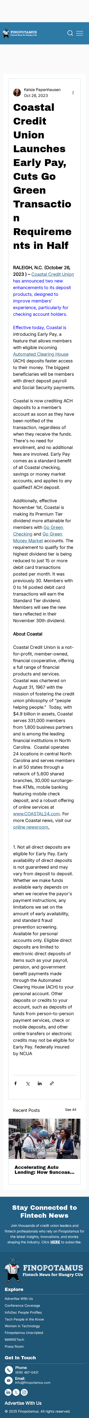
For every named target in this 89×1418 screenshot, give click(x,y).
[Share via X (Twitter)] (27, 1083)
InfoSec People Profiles (23, 1312)
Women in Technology (22, 1326)
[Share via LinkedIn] (39, 1083)
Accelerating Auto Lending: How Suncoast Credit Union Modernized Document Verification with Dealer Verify (43, 1170)
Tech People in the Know (24, 1319)
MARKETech (14, 1340)
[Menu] (79, 33)
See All (70, 1109)
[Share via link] (51, 1083)
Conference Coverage (22, 1305)
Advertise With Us (19, 1299)
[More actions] (73, 92)
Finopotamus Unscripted (24, 1333)
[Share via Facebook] (15, 1083)
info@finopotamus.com (32, 1382)
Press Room (14, 1346)
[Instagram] (24, 1392)
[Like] (70, 33)
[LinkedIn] (8, 1392)
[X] (16, 1392)
